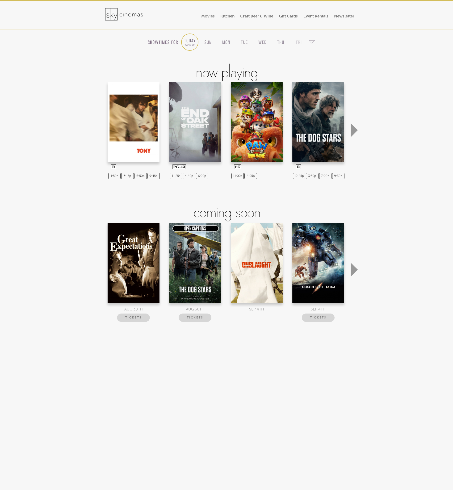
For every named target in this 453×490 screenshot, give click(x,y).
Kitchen (227, 16)
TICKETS (133, 317)
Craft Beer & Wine (256, 16)
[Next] (354, 106)
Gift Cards (288, 16)
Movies (208, 16)
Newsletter (344, 16)
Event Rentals (315, 16)
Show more (133, 118)
